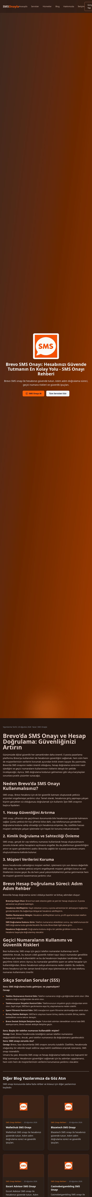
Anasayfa (23, 6)
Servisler (35, 6)
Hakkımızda (68, 6)
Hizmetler (47, 6)
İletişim (81, 6)
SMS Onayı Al (35, 393)
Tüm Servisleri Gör (57, 393)
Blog (57, 6)
